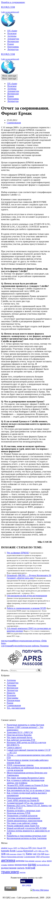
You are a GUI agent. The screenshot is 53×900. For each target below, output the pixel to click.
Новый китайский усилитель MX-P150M (26, 828)
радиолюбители (43, 865)
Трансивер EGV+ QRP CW (20, 732)
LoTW (35, 851)
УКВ (38, 857)
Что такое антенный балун (19, 737)
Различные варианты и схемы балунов (25, 725)
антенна (8, 860)
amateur (4, 848)
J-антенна (19, 851)
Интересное (13, 41)
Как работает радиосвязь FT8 (21, 740)
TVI (23, 854)
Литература (13, 49)
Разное (10, 44)
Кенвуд (47, 854)
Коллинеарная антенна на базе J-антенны (27, 838)
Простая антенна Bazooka (19, 735)
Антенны (11, 36)
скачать (21, 868)
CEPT (15, 848)
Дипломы (11, 685)
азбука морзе (45, 857)
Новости (11, 693)
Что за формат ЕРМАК (18, 553)
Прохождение (13, 700)
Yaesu (29, 853)
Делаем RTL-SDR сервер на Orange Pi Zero (27, 785)
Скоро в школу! (14, 747)
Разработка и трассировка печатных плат (26, 836)
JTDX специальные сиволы (20, 765)
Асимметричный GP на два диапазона (25, 803)
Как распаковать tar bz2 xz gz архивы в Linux (28, 790)
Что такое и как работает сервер (22, 823)
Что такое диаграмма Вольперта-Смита (26, 778)
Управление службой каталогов (22, 815)
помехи (11, 865)
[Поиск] (39, 670)
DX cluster (12, 31)
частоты (22, 872)
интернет (38, 861)
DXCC (34, 848)
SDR (3, 853)
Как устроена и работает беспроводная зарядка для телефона (25, 781)
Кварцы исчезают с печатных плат (23, 810)
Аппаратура (13, 39)
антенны (20, 860)
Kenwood (28, 850)
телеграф (30, 867)
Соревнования (14, 122)
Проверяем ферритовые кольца (22, 788)
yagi (34, 854)
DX (30, 848)
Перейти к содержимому (13, 2)
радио (32, 864)
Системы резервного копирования (23, 818)
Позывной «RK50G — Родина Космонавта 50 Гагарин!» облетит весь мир (29, 576)
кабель (44, 861)
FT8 (44, 848)
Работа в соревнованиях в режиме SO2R (26, 608)
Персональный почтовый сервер (22, 798)
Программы (13, 47)
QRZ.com (41, 851)
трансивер (10, 871)
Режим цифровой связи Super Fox (23, 825)
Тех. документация (16, 708)
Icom (13, 850)
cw (19, 848)
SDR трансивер (11, 854)
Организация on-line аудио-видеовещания (27, 595)
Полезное (12, 33)
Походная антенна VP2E (19, 813)
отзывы (4, 865)
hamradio (5, 851)
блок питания (29, 861)
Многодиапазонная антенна (12, 857)
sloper (19, 854)
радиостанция (8, 867)
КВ (42, 854)
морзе (49, 861)
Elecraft (39, 848)
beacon (10, 848)
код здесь (26, 885)
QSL (46, 851)
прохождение (21, 864)
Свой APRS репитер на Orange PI (23, 800)
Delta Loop (24, 848)
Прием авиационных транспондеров (24, 820)
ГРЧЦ (39, 854)
